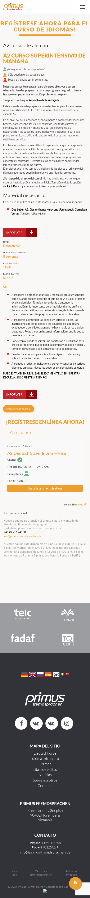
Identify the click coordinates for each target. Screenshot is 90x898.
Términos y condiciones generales (41, 873)
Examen (45, 764)
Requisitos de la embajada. (44, 100)
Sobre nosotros (45, 780)
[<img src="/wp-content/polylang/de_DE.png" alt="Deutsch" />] (24, 674)
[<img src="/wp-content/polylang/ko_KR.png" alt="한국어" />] (56, 674)
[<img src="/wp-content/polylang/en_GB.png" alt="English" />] (32, 674)
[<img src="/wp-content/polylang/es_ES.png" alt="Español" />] (48, 674)
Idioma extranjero (45, 758)
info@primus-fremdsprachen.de (45, 852)
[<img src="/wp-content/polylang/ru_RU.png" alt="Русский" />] (40, 674)
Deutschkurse (45, 753)
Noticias (45, 774)
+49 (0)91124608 (15, 532)
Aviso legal (15, 873)
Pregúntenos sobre (17, 408)
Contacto (45, 785)
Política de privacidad (71, 873)
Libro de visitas (45, 769)
